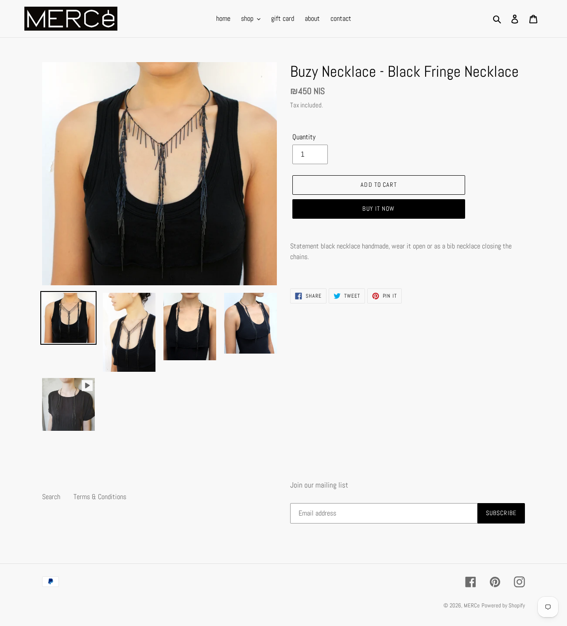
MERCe (472, 605)
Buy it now (378, 209)
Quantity (303, 137)
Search (51, 496)
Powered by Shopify (503, 605)
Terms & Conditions (100, 496)
